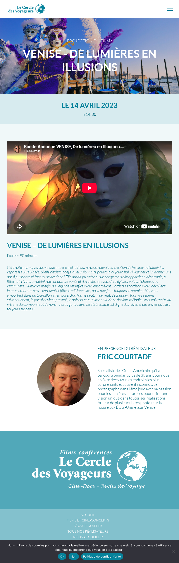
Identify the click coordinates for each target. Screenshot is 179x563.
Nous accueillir (88, 537)
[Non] (173, 551)
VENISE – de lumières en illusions (68, 245)
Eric (125, 356)
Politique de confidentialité (102, 556)
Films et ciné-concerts (88, 520)
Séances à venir (88, 526)
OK (62, 556)
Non (74, 556)
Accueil (88, 515)
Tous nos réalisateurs (87, 531)
